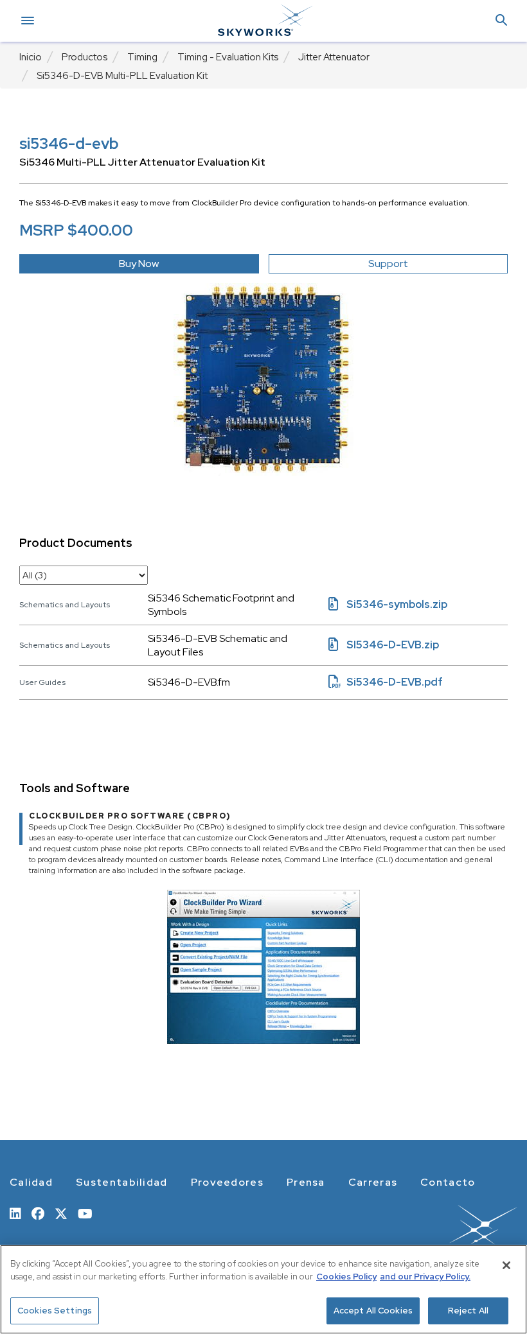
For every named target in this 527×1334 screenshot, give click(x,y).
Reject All (468, 1310)
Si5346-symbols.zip (387, 604)
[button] (501, 21)
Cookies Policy (346, 1276)
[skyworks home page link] (429, 1234)
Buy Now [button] (139, 263)
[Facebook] (37, 1212)
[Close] (506, 1265)
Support (388, 263)
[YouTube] (85, 1212)
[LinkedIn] (15, 1212)
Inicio (30, 57)
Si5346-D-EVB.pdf (385, 682)
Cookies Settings (54, 1310)
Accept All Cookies (373, 1310)
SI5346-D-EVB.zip (383, 645)
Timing (142, 57)
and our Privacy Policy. (425, 1276)
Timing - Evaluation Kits (227, 57)
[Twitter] (61, 1212)
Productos (84, 57)
